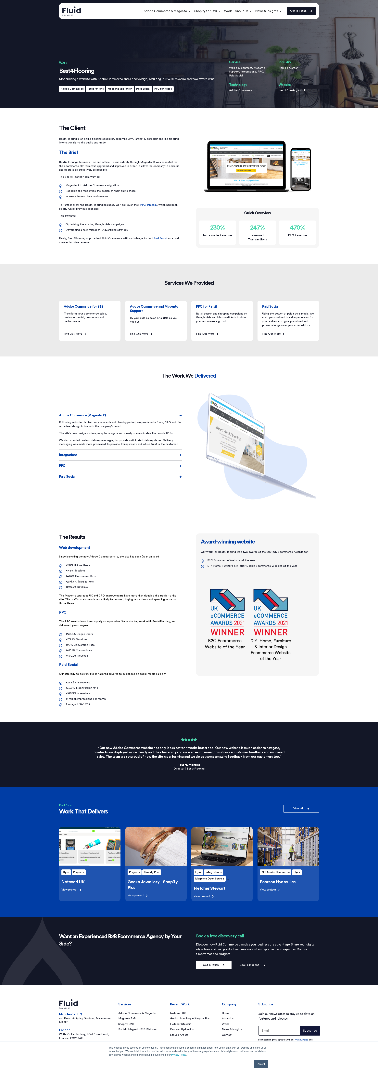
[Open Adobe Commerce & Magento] (189, 11)
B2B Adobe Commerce (275, 872)
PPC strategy (148, 205)
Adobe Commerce (72, 88)
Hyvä (66, 872)
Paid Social (143, 88)
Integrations (96, 88)
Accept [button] (261, 1064)
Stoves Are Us (179, 1035)
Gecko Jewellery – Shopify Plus (190, 1018)
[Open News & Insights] (280, 11)
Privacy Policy (178, 1054)
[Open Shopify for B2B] (219, 11)
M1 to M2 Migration (120, 88)
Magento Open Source (209, 878)
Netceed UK (72, 882)
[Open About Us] (250, 11)
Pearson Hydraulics (278, 882)
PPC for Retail (163, 88)
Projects (78, 872)
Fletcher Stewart (209, 888)
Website (285, 85)
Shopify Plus (151, 872)
